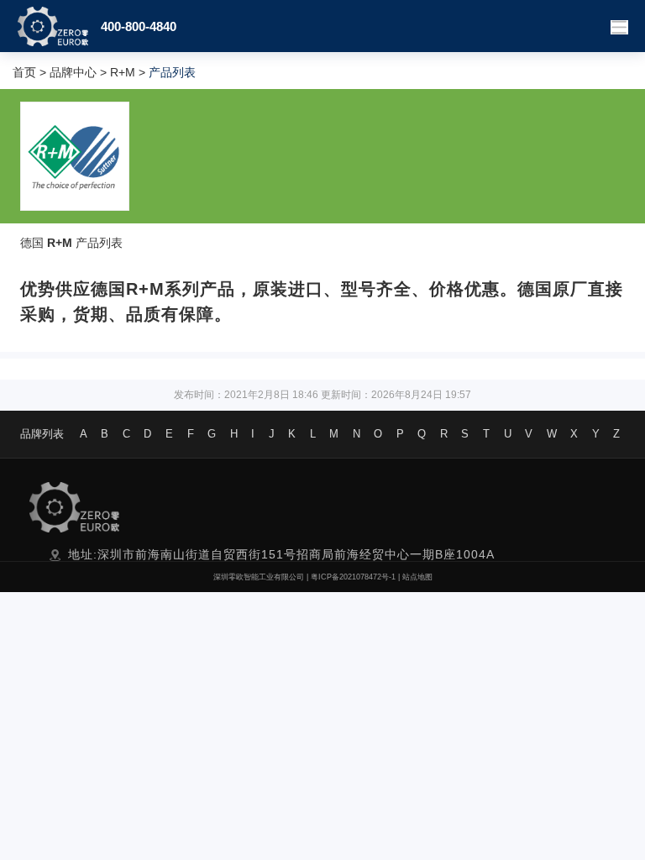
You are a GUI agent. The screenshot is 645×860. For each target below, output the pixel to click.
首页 (24, 72)
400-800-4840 (138, 26)
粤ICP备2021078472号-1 (353, 577)
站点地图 (417, 577)
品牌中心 (73, 72)
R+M (122, 72)
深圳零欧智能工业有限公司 (258, 577)
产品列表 (99, 242)
